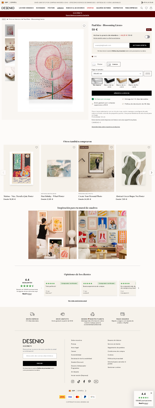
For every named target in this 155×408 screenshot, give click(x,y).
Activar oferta (139, 45)
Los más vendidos (26, 8)
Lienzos (60, 8)
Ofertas (90, 8)
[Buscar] (141, 8)
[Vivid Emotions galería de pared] (102, 235)
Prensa (73, 344)
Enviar (39, 363)
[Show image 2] (10, 44)
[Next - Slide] (153, 83)
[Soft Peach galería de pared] (52, 235)
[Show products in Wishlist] (146, 8)
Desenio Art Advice (114, 340)
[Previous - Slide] (90, 83)
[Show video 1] (10, 74)
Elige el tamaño (97, 70)
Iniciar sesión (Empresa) (79, 375)
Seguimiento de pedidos (116, 348)
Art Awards (75, 372)
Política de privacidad (118, 51)
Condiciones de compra (116, 351)
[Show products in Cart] (151, 8)
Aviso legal (75, 348)
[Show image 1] (10, 30)
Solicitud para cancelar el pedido (117, 363)
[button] (148, 73)
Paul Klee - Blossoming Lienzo (34, 19)
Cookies (111, 355)
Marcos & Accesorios (75, 8)
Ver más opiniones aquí (77, 301)
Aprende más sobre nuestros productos (106, 127)
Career (73, 351)
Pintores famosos (15, 19)
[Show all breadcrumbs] (4, 19)
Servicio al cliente (114, 344)
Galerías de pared (103, 8)
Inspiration (118, 8)
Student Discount (77, 362)
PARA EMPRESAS (131, 8)
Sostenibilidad (76, 355)
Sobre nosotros (76, 340)
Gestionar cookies (114, 367)
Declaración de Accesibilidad (81, 358)
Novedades (40, 8)
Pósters (51, 8)
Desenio (84, 402)
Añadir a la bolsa (121, 93)
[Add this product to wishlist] (84, 25)
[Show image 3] (10, 59)
